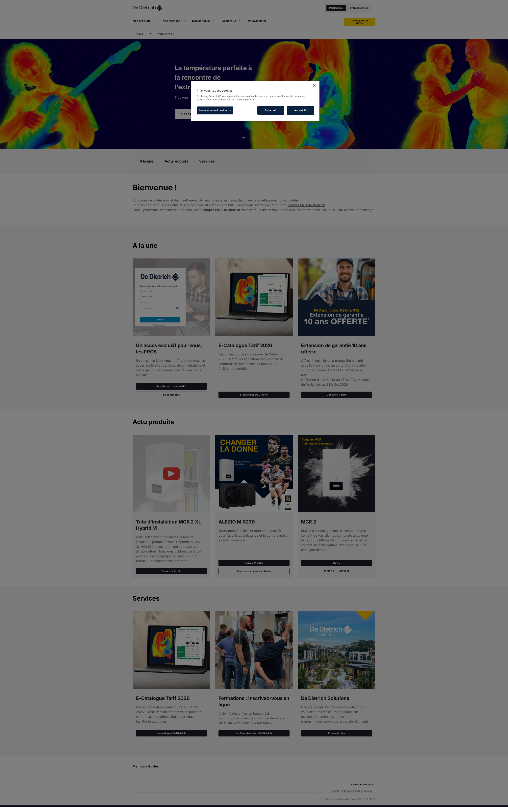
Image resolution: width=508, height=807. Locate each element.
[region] (255, 101)
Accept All (300, 110)
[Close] (314, 85)
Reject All (270, 110)
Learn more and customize (215, 110)
